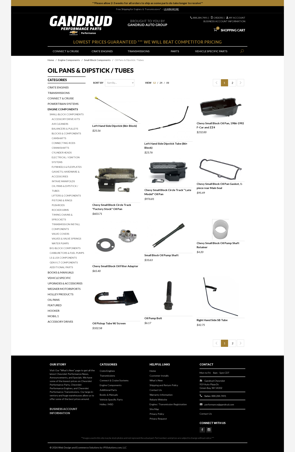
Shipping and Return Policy (164, 385)
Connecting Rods (63, 143)
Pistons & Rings (62, 200)
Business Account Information (224, 21)
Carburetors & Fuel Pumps (67, 252)
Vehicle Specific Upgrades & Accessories (65, 280)
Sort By (98, 82)
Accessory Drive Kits (66, 119)
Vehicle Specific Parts (211, 51)
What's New (156, 380)
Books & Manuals (61, 272)
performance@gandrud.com (219, 404)
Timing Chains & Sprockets (62, 217)
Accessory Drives (60, 321)
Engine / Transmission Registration (168, 404)
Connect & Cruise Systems (114, 380)
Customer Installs (159, 375)
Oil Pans (54, 299)
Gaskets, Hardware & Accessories (66, 174)
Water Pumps (60, 243)
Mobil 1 (53, 316)
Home (51, 60)
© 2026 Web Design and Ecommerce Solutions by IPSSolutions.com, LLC (88, 447)
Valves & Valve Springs (66, 238)
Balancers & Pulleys (65, 128)
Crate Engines (102, 51)
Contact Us (156, 390)
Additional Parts (61, 267)
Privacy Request (158, 418)
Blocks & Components (66, 133)
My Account (236, 17)
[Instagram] (209, 430)
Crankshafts (60, 147)
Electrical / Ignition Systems (66, 160)
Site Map (154, 409)
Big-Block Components (65, 248)
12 (154, 82)
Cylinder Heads (62, 152)
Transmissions (139, 51)
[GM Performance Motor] (81, 25)
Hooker (53, 310)
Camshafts (59, 138)
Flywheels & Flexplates (67, 166)
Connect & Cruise (66, 51)
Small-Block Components (97, 60)
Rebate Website (158, 399)
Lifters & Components (66, 195)
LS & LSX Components (63, 257)
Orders (218, 17)
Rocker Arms (60, 209)
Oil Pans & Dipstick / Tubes (65, 188)
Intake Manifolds (63, 181)
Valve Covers (60, 233)
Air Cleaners (60, 123)
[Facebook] (202, 430)
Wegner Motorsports (64, 288)
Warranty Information (161, 394)
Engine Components (69, 60)
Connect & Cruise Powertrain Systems (63, 101)
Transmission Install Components (66, 226)
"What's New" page (70, 370)
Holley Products (60, 294)
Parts (175, 51)
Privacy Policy (157, 413)
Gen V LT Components (64, 262)
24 (161, 82)
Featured (55, 305)
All (167, 82)
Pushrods (58, 205)
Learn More (171, 9)
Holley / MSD (106, 404)
